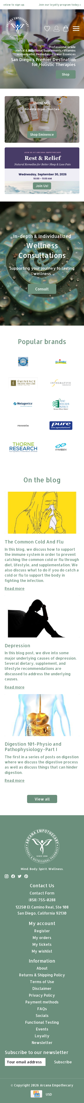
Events (42, 1028)
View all (42, 799)
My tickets (42, 944)
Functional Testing (42, 1022)
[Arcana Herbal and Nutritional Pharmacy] (17, 28)
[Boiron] (60, 362)
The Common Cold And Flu (34, 542)
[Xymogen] (60, 447)
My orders (42, 937)
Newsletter (42, 1042)
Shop (65, 74)
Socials (42, 1015)
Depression (18, 645)
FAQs (42, 1008)
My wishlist (42, 951)
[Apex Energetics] (23, 362)
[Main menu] (76, 28)
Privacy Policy (42, 995)
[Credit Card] (36, 1094)
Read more (14, 588)
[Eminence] (23, 383)
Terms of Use (42, 981)
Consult (42, 288)
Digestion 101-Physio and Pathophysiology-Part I (34, 746)
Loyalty (42, 1035)
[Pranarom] (23, 426)
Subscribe (63, 1061)
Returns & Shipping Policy (42, 974)
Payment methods (42, 1001)
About (42, 968)
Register (42, 930)
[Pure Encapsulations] (60, 426)
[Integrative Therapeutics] (60, 383)
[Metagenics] (23, 405)
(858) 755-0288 (42, 899)
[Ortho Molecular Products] (60, 405)
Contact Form (42, 893)
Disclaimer (42, 988)
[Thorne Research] (23, 447)
